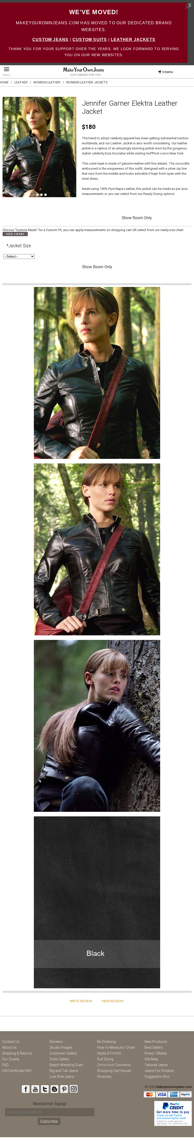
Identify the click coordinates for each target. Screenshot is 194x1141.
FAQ (5, 1065)
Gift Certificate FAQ (16, 1071)
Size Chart (15, 234)
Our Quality (10, 1059)
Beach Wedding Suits (66, 1065)
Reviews (56, 1042)
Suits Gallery (59, 1059)
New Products (155, 1042)
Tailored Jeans (156, 1065)
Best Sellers (153, 1047)
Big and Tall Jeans (64, 1071)
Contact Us (11, 1042)
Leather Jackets (133, 39)
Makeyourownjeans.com (174, 1087)
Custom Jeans (50, 39)
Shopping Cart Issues (114, 1071)
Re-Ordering (106, 1042)
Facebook (25, 1089)
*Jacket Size (18, 245)
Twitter (45, 1089)
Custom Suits (89, 39)
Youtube (35, 1089)
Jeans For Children (159, 1071)
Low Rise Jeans (62, 1077)
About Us (9, 1047)
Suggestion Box (157, 1077)
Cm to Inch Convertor (114, 1065)
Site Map (151, 1059)
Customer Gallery (63, 1053)
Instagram (73, 1089)
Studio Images (61, 1047)
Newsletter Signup (49, 1103)
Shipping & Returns (17, 1053)
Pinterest (64, 1089)
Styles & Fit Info (109, 1053)
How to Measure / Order (116, 1047)
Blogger (54, 1089)
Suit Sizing (105, 1059)
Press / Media (155, 1053)
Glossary (104, 1077)
